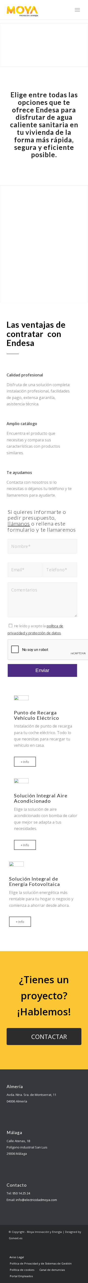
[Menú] (77, 10)
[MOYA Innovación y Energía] (36, 9)
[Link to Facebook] (34, 1247)
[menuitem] (77, 10)
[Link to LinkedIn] (42, 1247)
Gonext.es (15, 1238)
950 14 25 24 (21, 1193)
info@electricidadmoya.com (36, 1200)
